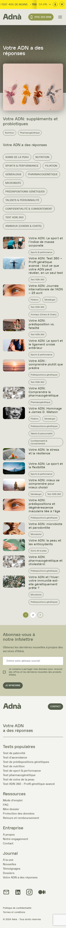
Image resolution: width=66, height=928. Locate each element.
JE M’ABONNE (12, 685)
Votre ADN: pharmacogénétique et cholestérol (46, 560)
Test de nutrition (14, 766)
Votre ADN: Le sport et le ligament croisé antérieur (46, 344)
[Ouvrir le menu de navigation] (60, 17)
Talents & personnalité (22, 200)
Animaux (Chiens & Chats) (23, 226)
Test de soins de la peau (18, 779)
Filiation (51, 165)
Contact (55, 706)
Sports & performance (21, 165)
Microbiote (13, 183)
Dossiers (8, 873)
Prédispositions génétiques (25, 191)
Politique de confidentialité (17, 908)
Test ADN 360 (14, 217)
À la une (8, 859)
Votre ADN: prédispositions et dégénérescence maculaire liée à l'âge (44, 506)
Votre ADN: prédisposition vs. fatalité (42, 324)
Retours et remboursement (21, 818)
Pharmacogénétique (30, 133)
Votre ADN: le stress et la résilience (44, 451)
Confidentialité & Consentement (28, 208)
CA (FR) (43, 4)
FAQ (5, 804)
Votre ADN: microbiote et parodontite (45, 525)
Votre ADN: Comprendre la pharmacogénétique (43, 392)
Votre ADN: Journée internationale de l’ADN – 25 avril (46, 289)
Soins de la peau (17, 157)
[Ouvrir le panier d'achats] (61, 4)
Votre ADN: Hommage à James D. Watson (45, 410)
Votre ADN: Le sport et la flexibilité (46, 465)
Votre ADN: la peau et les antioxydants (45, 542)
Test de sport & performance (22, 770)
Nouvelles (9, 864)
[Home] (12, 17)
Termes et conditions (14, 912)
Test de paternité (14, 753)
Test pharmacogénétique (19, 775)
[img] (29, 892)
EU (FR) (39, 14)
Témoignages (11, 868)
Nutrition (9, 133)
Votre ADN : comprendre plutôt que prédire (46, 364)
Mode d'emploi (13, 800)
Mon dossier (11, 809)
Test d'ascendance (15, 757)
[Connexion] (55, 4)
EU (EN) (39, 19)
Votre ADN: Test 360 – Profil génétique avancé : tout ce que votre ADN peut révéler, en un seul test (46, 266)
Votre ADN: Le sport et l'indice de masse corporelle (46, 242)
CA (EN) (39, 9)
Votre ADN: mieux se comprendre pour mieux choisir (44, 484)
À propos (9, 834)
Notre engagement (15, 839)
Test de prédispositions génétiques (26, 761)
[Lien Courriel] (6, 892)
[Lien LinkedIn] (17, 892)
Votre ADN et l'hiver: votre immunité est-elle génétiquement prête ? (44, 583)
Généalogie (13, 174)
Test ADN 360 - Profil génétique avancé (29, 783)
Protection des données (18, 813)
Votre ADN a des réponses (20, 877)
